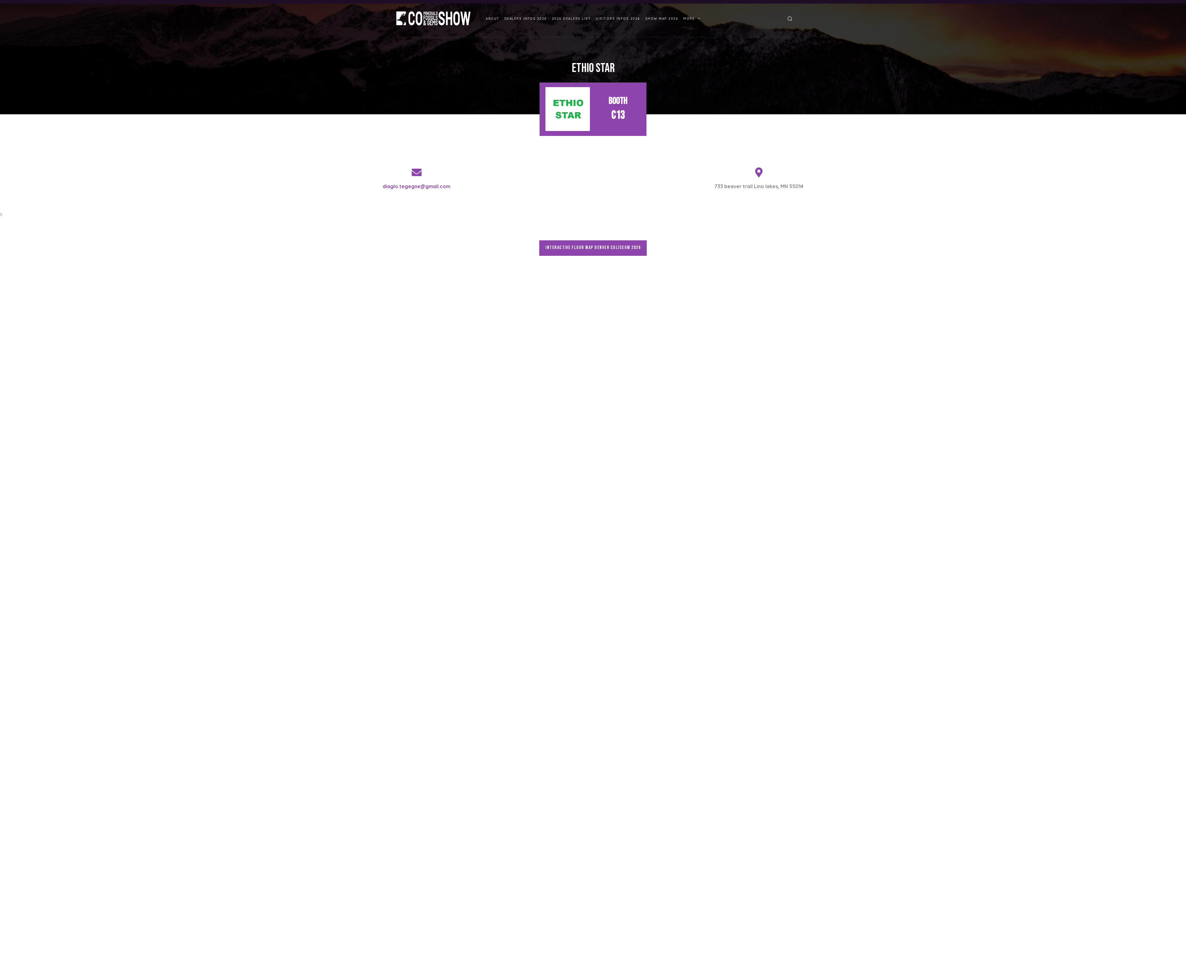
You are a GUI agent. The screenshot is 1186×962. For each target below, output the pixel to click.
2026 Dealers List (571, 19)
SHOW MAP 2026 (662, 19)
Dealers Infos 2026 (525, 19)
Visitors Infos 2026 (618, 19)
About (492, 19)
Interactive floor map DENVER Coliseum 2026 (593, 248)
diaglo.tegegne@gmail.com (416, 186)
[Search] (790, 18)
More (689, 19)
